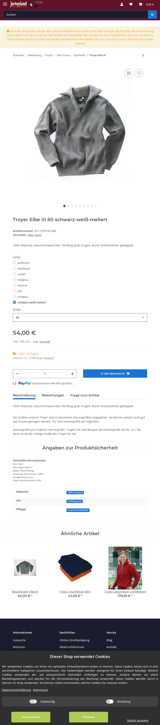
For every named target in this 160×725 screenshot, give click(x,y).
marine (22, 285)
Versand (44, 341)
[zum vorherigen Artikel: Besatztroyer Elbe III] (143, 55)
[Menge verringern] (17, 374)
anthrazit (23, 263)
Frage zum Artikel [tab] (84, 395)
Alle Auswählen (30, 717)
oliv (20, 291)
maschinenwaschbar (78, 510)
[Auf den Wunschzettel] (139, 73)
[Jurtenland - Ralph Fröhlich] (26, 4)
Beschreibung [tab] (24, 395)
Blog (109, 640)
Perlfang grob (75, 501)
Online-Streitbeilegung (75, 640)
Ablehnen (88, 717)
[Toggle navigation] (5, 2)
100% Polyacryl (75, 492)
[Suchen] (152, 14)
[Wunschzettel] (131, 4)
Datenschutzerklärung (16, 690)
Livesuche (19, 640)
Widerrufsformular (72, 647)
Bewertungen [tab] (53, 395)
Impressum (40, 690)
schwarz (23, 297)
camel (21, 274)
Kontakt (111, 647)
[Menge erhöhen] (72, 374)
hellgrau (23, 280)
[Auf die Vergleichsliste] (128, 73)
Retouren (19, 647)
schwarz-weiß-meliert (32, 302)
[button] (121, 4)
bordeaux (24, 268)
